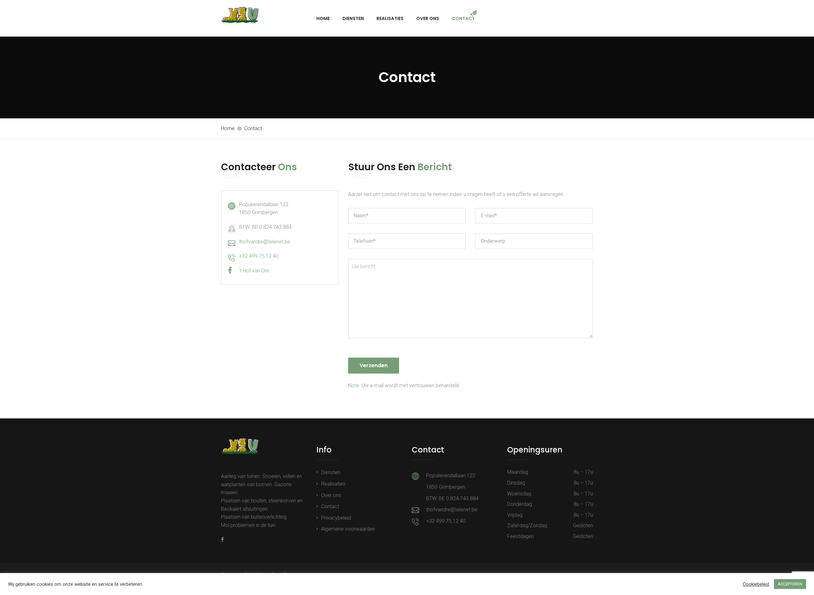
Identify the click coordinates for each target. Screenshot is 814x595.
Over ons (427, 18)
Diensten (353, 18)
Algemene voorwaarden (348, 529)
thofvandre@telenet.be (264, 242)
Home (323, 18)
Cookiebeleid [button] (756, 584)
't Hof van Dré (254, 271)
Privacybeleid (336, 518)
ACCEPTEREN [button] (790, 584)
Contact (463, 18)
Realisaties (390, 18)
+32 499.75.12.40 (259, 256)
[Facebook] (222, 539)
